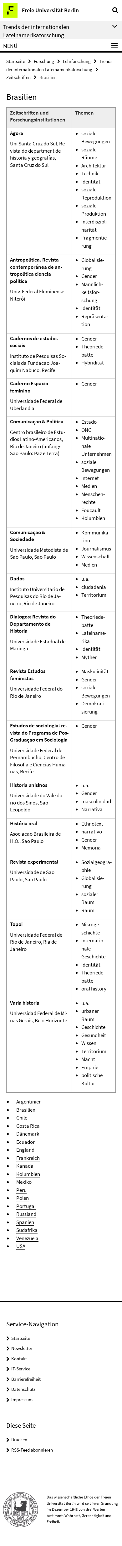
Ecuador (25, 1141)
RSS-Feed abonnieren (32, 1450)
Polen (22, 1197)
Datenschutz (23, 1389)
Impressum (22, 1399)
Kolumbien (28, 1174)
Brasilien (26, 1109)
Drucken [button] (19, 1439)
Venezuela (27, 1238)
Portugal (26, 1206)
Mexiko (24, 1181)
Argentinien (29, 1101)
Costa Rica (28, 1125)
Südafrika (27, 1230)
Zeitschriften (18, 77)
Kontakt (19, 1359)
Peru (21, 1190)
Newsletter (21, 1348)
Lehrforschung (77, 61)
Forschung (44, 61)
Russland (26, 1213)
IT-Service (20, 1369)
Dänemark (27, 1133)
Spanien (25, 1222)
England (25, 1149)
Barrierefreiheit (26, 1379)
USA (20, 1246)
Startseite (15, 61)
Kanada (24, 1165)
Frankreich (28, 1157)
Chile (21, 1117)
